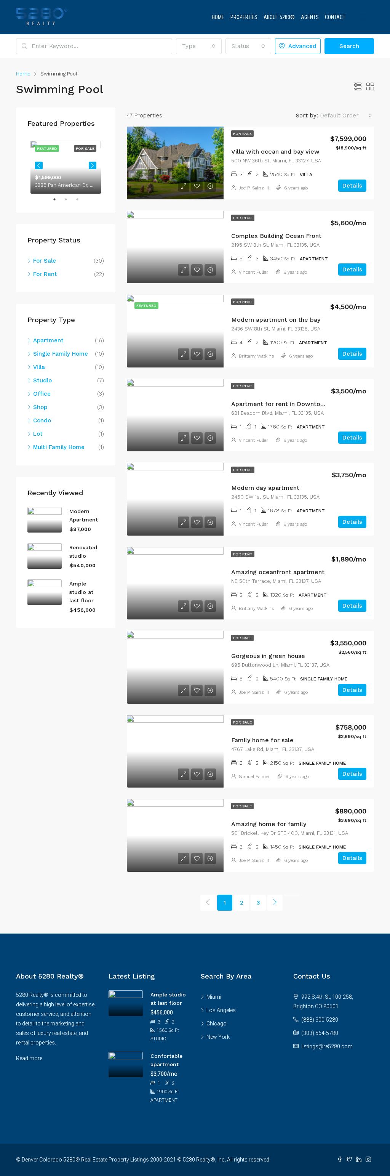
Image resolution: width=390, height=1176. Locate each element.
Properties (243, 17)
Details (352, 185)
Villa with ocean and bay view (275, 151)
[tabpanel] (65, 166)
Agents (310, 17)
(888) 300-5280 (319, 1020)
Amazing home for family (268, 824)
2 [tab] (70, 199)
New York (218, 1037)
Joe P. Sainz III (254, 188)
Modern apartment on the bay (275, 319)
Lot (38, 433)
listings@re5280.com (327, 1046)
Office (42, 393)
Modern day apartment (265, 487)
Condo (42, 420)
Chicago (216, 1023)
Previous (39, 165)
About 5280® (279, 17)
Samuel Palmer (254, 776)
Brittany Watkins (256, 356)
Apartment (48, 340)
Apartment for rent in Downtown (280, 404)
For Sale (242, 134)
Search (349, 46)
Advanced (301, 46)
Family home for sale (262, 740)
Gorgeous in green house (268, 655)
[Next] (275, 903)
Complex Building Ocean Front (276, 235)
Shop (40, 407)
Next (92, 165)
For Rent (243, 218)
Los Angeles (221, 1010)
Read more (29, 1058)
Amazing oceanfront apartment (277, 572)
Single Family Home (60, 353)
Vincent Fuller (253, 272)
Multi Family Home (59, 447)
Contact (335, 17)
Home (218, 17)
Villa (39, 367)
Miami (213, 997)
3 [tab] (81, 199)
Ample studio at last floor (81, 592)
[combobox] (199, 46)
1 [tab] (58, 199)
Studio (42, 380)
